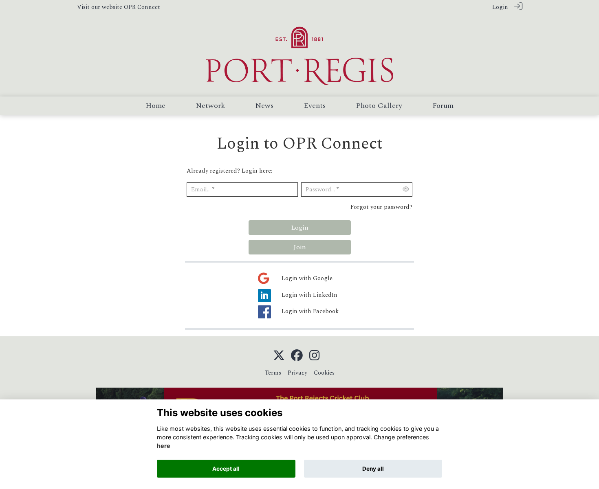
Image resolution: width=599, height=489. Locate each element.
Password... (320, 190)
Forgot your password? (381, 207)
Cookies (324, 372)
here (163, 446)
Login (500, 7)
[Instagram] (314, 356)
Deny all (373, 468)
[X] (279, 356)
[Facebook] (297, 356)
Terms (273, 372)
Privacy (297, 372)
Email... (201, 190)
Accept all (226, 468)
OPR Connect (142, 7)
